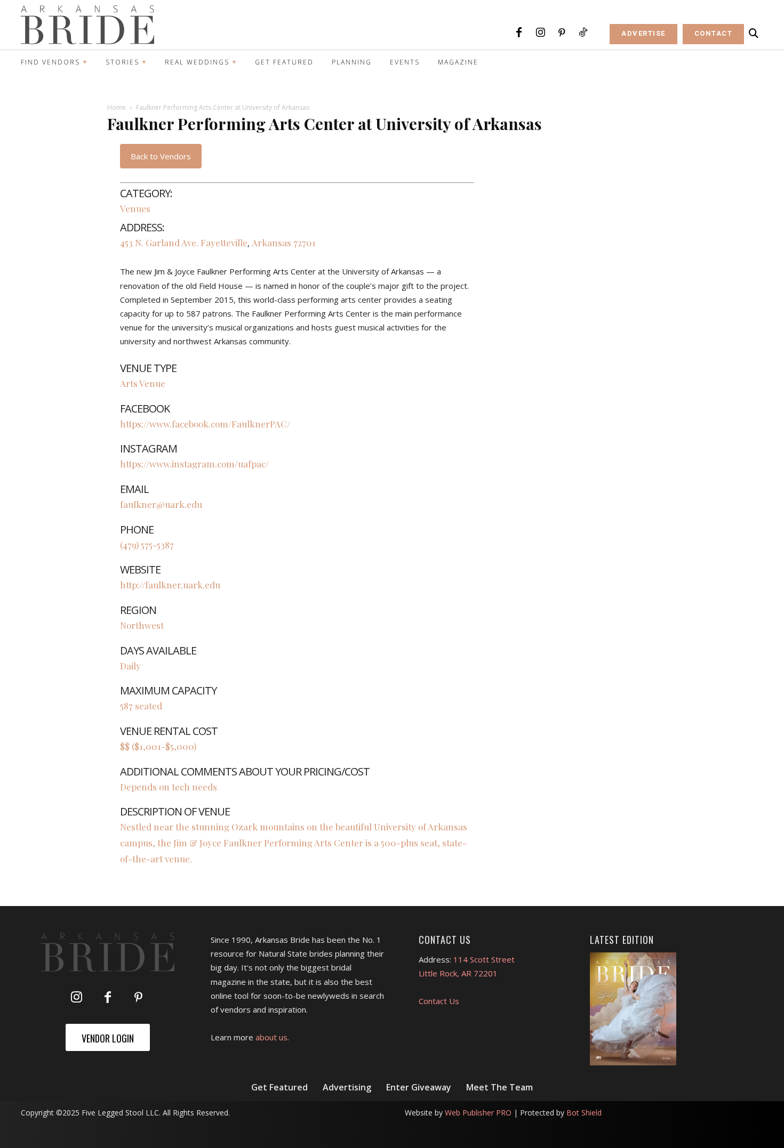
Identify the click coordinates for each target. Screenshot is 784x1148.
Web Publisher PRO (478, 1112)
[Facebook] (519, 33)
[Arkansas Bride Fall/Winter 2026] (633, 1008)
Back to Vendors (161, 156)
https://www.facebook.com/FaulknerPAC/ (205, 424)
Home (116, 107)
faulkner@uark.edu (161, 504)
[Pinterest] (561, 33)
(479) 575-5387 (147, 545)
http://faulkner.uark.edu (170, 585)
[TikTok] (583, 33)
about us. (272, 1037)
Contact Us (439, 1001)
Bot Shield (584, 1112)
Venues (135, 208)
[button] (753, 33)
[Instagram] (540, 33)
